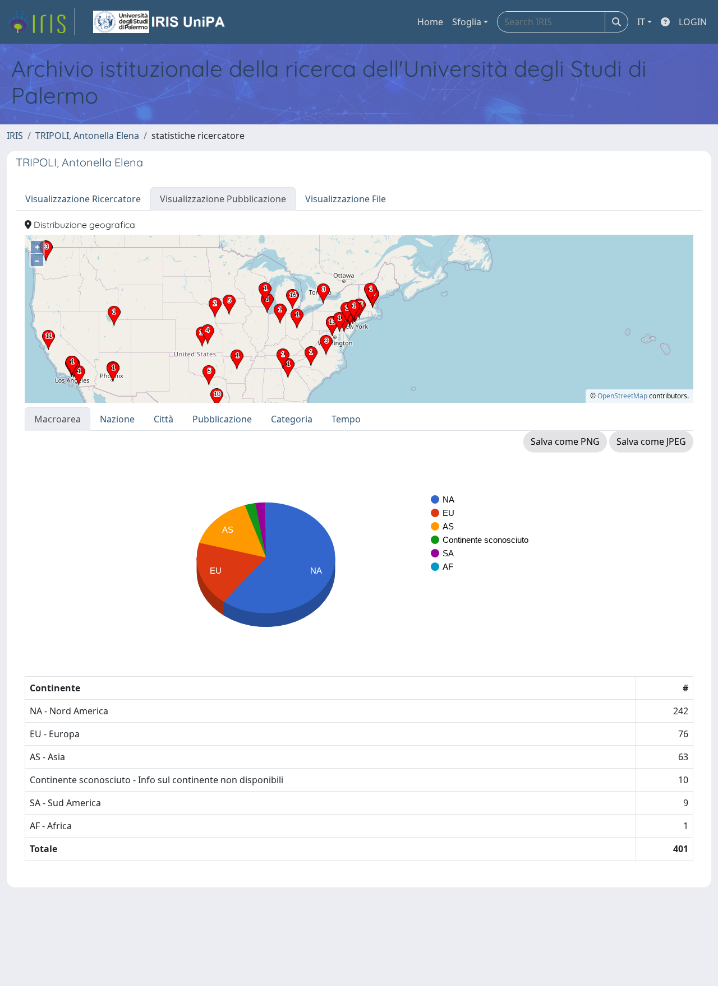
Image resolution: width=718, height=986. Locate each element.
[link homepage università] (160, 21)
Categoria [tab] (291, 419)
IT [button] (641, 22)
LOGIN (693, 22)
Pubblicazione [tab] (222, 419)
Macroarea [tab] (57, 419)
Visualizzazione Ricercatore (83, 199)
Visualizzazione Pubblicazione (223, 199)
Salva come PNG (565, 441)
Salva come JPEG (651, 441)
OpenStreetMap (622, 396)
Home (430, 22)
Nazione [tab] (117, 419)
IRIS (15, 135)
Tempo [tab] (346, 419)
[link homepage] (41, 21)
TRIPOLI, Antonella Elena (87, 135)
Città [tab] (163, 419)
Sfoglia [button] (466, 22)
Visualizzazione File (345, 199)
